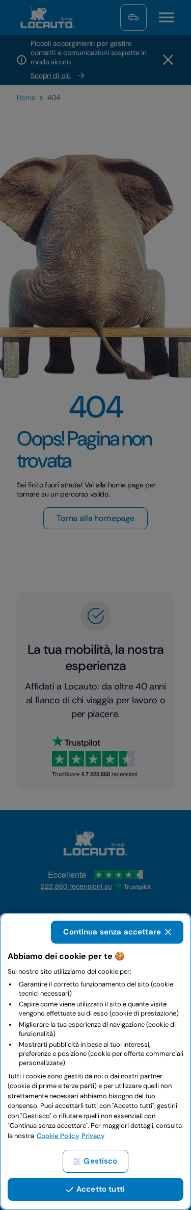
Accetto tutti (100, 1189)
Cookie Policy (58, 1135)
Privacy (92, 1135)
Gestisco (100, 1161)
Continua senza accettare (112, 932)
